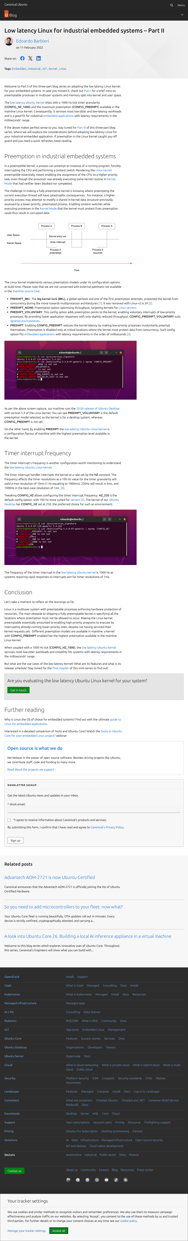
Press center (145, 1169)
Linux (62, 68)
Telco (122, 1154)
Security (9, 1078)
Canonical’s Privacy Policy (107, 827)
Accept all (59, 1230)
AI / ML (9, 1012)
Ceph (7, 985)
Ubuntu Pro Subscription (82, 1131)
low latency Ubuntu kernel (99, 647)
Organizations (75, 1047)
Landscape (11, 1091)
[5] (82, 499)
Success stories (91, 1038)
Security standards (130, 1078)
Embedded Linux (93, 1029)
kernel (53, 68)
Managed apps (75, 1003)
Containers (11, 1100)
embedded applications (58, 115)
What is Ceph (74, 985)
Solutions (10, 1140)
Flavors (110, 1047)
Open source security (149, 1140)
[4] (62, 488)
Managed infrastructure (20, 1003)
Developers (95, 1047)
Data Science (92, 1012)
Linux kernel (104, 170)
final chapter (61, 668)
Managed (93, 985)
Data (75, 1140)
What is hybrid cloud (146, 1065)
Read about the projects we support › (31, 769)
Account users (102, 1122)
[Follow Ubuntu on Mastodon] (69, 1181)
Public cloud (84, 1069)
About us (72, 1169)
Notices (161, 1078)
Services (109, 1038)
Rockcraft (72, 1104)
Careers (104, 1169)
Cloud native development (106, 1146)
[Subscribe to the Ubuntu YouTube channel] (107, 1181)
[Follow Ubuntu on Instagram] (98, 1181)
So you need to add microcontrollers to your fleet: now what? (63, 906)
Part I (87, 90)
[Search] (172, 5)
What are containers (79, 1100)
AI (67, 1140)
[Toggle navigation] (182, 14)
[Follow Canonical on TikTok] (117, 1181)
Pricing (119, 1122)
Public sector (108, 1154)
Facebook (22, 58)
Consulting (110, 985)
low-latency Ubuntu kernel (27, 102)
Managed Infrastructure (117, 1140)
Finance (134, 1154)
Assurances (73, 1082)
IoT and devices (76, 1146)
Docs (123, 985)
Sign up (15, 840)
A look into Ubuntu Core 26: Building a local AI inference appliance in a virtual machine (87, 936)
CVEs (149, 1078)
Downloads (12, 1113)
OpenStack (11, 976)
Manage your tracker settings (27, 1230)
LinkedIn (38, 58)
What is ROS (90, 1020)
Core (105, 1113)
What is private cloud (115, 1065)
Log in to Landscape (147, 1091)
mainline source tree (26, 291)
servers (75, 499)
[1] (100, 303)
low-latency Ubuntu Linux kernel (86, 429)
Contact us (14, 1171)
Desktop (71, 1113)
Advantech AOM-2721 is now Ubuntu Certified (49, 877)
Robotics (10, 1020)
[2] (150, 303)
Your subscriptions (78, 1122)
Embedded (19, 68)
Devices (138, 1131)
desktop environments (25, 321)
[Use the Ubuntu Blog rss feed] (126, 1181)
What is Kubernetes (79, 994)
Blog (115, 1169)
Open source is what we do (34, 748)
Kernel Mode (48, 208)
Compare (103, 1091)
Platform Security (77, 1078)
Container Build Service (164, 1100)
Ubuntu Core (12, 1038)
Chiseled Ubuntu (107, 1100)
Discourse (134, 1122)
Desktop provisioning (115, 1131)
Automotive (74, 1154)
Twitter (30, 58)
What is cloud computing (82, 1065)
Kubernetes (12, 994)
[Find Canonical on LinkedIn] (88, 1181)
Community (109, 1020)
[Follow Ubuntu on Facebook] (79, 1181)
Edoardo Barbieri (32, 40)
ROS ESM (72, 1020)
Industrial (34, 68)
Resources (139, 994)
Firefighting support (157, 1122)
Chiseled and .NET (133, 1100)
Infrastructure (90, 1140)
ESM (95, 1078)
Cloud (8, 1065)
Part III (81, 127)
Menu (181, 5)
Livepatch (108, 1078)
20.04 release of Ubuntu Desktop (98, 408)
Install (70, 976)
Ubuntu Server (14, 1056)
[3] (128, 334)
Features (71, 1038)
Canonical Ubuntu (15, 4)
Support (82, 976)
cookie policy (128, 1220)
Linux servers (127, 307)
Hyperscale (73, 1056)
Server (85, 1113)
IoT (45, 68)
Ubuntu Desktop (15, 1047)
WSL (95, 1113)
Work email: (17, 804)
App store (72, 1029)
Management (116, 1029)
